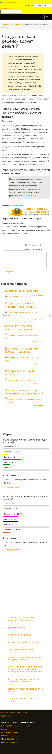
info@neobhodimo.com (12, 742)
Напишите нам (6, 8)
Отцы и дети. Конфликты (20, 649)
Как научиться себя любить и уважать (22, 699)
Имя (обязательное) (33, 245)
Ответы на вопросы (9, 732)
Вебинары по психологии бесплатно (16, 725)
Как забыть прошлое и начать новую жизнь (20, 327)
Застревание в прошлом (21, 290)
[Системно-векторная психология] (1, 745)
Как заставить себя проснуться (23, 642)
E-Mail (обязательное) (33, 249)
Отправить (9, 272)
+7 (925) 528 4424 (11, 739)
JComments (47, 275)
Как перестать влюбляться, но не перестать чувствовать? (24, 618)
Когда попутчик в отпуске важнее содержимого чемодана (24, 680)
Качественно (15, 24)
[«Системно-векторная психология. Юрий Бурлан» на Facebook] (1, 748)
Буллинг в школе (16, 627)
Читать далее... (38, 295)
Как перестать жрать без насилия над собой (21, 350)
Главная (5, 24)
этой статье (31, 195)
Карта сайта (6, 715)
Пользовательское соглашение (14, 712)
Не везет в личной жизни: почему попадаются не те (24, 658)
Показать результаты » (12, 487)
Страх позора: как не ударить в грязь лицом (20, 304)
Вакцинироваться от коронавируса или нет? (25, 690)
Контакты (5, 735)
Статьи (4, 729)
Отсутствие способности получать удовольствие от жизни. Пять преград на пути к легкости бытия (25, 669)
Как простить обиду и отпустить (19, 372)
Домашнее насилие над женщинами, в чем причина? (24, 391)
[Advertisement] (26, 582)
